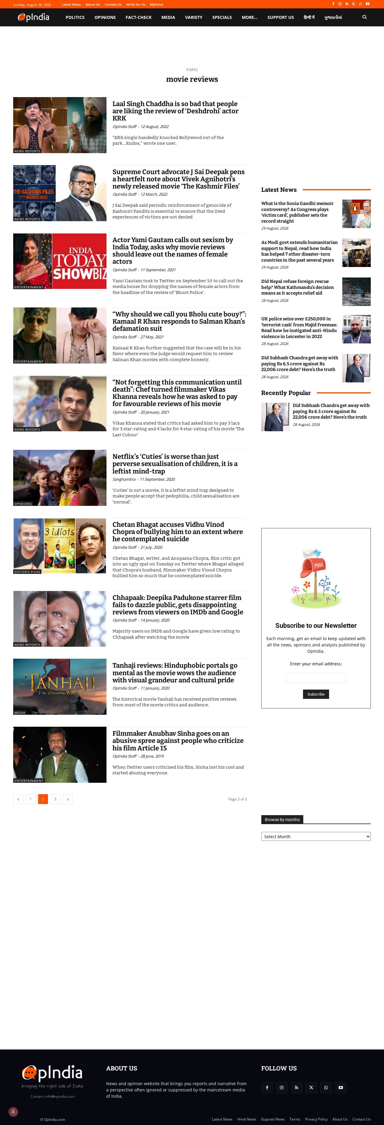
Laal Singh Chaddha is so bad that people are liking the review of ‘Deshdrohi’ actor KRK (175, 111)
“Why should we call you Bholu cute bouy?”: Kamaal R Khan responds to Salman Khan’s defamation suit (179, 321)
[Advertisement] (316, 762)
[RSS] (347, 4)
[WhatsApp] (360, 4)
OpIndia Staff (124, 126)
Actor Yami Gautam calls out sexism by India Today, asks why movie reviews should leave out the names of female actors (172, 251)
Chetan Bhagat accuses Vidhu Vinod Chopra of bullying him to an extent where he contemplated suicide (177, 532)
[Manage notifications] (13, 1112)
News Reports (27, 151)
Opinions (23, 504)
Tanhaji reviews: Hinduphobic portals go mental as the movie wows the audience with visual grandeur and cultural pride (175, 672)
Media (19, 713)
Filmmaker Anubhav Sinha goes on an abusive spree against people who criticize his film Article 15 (178, 740)
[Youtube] (367, 4)
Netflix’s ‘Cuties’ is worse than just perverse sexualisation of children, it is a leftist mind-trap (175, 464)
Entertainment (29, 287)
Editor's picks (27, 572)
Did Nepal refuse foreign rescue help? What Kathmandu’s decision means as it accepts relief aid (297, 287)
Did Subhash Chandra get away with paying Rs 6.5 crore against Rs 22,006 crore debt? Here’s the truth (299, 363)
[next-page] (68, 799)
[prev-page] (18, 799)
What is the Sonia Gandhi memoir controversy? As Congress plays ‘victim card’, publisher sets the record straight (297, 212)
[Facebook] (333, 4)
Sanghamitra (123, 479)
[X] (353, 4)
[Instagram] (340, 4)
